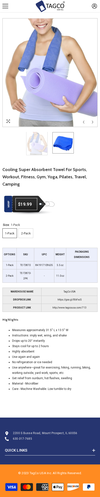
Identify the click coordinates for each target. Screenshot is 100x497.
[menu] (5, 6)
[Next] (92, 122)
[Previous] (83, 122)
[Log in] (94, 6)
